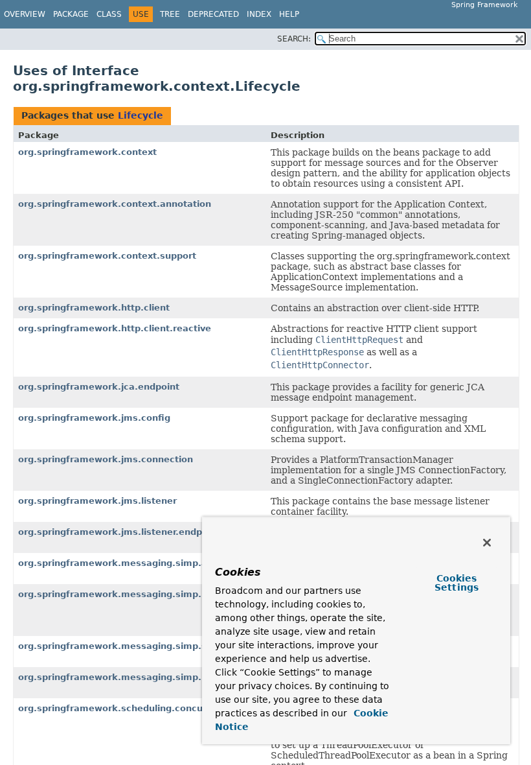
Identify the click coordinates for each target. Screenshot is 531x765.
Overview (24, 14)
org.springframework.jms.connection (105, 459)
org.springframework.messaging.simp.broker (125, 594)
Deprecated (213, 14)
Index (259, 14)
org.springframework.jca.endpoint (98, 387)
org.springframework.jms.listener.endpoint (119, 532)
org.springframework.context (87, 152)
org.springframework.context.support (107, 256)
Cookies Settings (457, 583)
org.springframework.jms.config (94, 418)
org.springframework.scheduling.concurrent (122, 708)
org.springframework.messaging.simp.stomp (124, 646)
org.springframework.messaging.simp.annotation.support (155, 563)
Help (289, 14)
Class (109, 14)
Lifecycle (140, 115)
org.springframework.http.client (94, 307)
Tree (170, 14)
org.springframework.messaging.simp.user (120, 677)
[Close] (487, 542)
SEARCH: (294, 38)
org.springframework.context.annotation (114, 204)
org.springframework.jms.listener (97, 501)
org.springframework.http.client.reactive (114, 328)
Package (71, 14)
